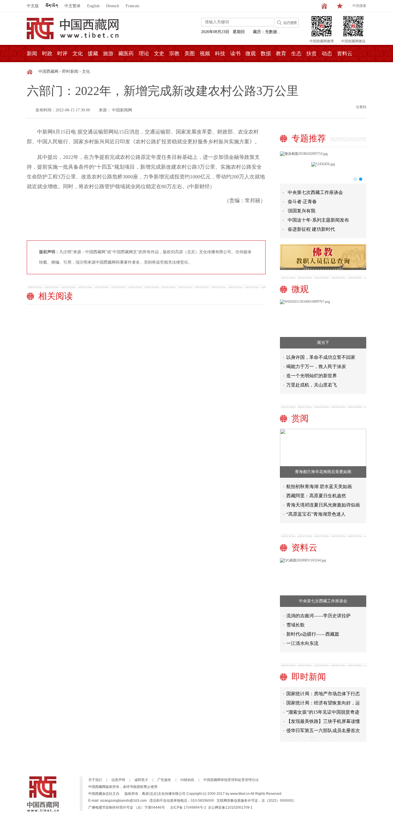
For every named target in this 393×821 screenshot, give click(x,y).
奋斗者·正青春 (302, 201)
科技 (220, 53)
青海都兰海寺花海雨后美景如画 (323, 472)
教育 (281, 53)
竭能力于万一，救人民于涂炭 (316, 366)
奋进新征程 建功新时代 (311, 229)
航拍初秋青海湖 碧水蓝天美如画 (319, 486)
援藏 (93, 53)
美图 (189, 53)
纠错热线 (187, 780)
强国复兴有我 (301, 210)
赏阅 (300, 418)
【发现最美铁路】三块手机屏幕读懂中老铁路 (323, 719)
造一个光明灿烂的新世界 (311, 375)
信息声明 (118, 780)
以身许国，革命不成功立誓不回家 (320, 357)
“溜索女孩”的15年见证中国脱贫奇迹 (322, 708)
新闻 (32, 53)
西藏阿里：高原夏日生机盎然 (316, 495)
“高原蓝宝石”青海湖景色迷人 (316, 514)
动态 (327, 53)
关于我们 (95, 780)
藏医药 (126, 53)
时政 (47, 53)
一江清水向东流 (302, 643)
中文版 (33, 6)
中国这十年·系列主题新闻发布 (318, 220)
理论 (144, 53)
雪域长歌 (295, 624)
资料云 (344, 53)
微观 (250, 53)
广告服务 (164, 780)
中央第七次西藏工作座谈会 (315, 192)
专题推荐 (308, 138)
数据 (266, 53)
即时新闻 (70, 71)
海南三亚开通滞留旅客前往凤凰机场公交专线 (323, 737)
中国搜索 (359, 6)
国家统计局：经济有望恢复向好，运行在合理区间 (323, 700)
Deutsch (112, 6)
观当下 (323, 342)
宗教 (174, 53)
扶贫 (311, 53)
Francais (132, 6)
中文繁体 (72, 6)
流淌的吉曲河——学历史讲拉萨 (318, 615)
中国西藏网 (48, 71)
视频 (205, 53)
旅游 (108, 53)
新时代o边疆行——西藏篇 (312, 634)
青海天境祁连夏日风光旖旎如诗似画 (323, 504)
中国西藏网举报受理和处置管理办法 (231, 780)
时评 (62, 53)
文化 (78, 53)
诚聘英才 (141, 780)
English (93, 6)
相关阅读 (55, 296)
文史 (159, 53)
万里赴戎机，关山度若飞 (311, 384)
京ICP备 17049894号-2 (188, 807)
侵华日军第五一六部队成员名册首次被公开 (323, 728)
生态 (296, 53)
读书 (235, 53)
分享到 (361, 107)
